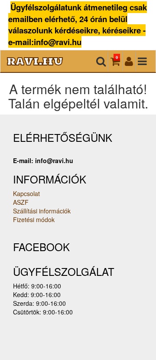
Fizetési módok (34, 219)
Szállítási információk (42, 210)
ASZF (21, 202)
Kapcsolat (26, 193)
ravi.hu (35, 60)
